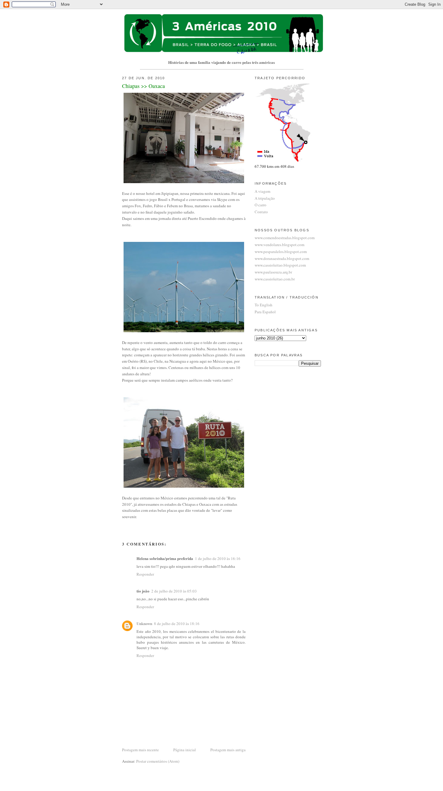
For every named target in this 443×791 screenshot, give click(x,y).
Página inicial (184, 749)
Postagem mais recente (140, 749)
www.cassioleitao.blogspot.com (280, 265)
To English (263, 305)
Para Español (265, 311)
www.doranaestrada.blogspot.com (282, 258)
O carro (260, 205)
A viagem (262, 191)
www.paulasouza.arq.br (273, 272)
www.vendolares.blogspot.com (279, 244)
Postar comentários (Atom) (157, 761)
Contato (261, 211)
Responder (145, 574)
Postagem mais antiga (228, 749)
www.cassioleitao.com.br (275, 279)
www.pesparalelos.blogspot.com (281, 251)
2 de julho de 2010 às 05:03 (174, 591)
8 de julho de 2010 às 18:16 (177, 623)
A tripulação (265, 198)
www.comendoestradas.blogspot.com (285, 237)
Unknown (144, 623)
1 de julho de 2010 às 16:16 (217, 558)
